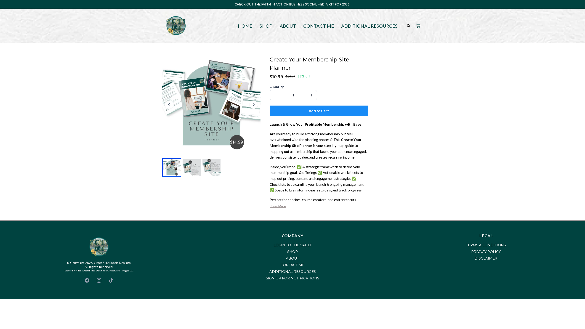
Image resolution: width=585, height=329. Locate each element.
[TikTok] (111, 280)
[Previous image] (169, 105)
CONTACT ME (318, 26)
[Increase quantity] (312, 95)
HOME (245, 26)
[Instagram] (99, 280)
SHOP (266, 26)
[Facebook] (87, 280)
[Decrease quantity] (275, 95)
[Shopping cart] (418, 26)
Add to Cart (319, 111)
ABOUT (288, 26)
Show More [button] (278, 206)
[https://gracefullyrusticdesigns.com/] (176, 25)
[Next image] (254, 105)
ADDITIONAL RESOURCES (369, 26)
